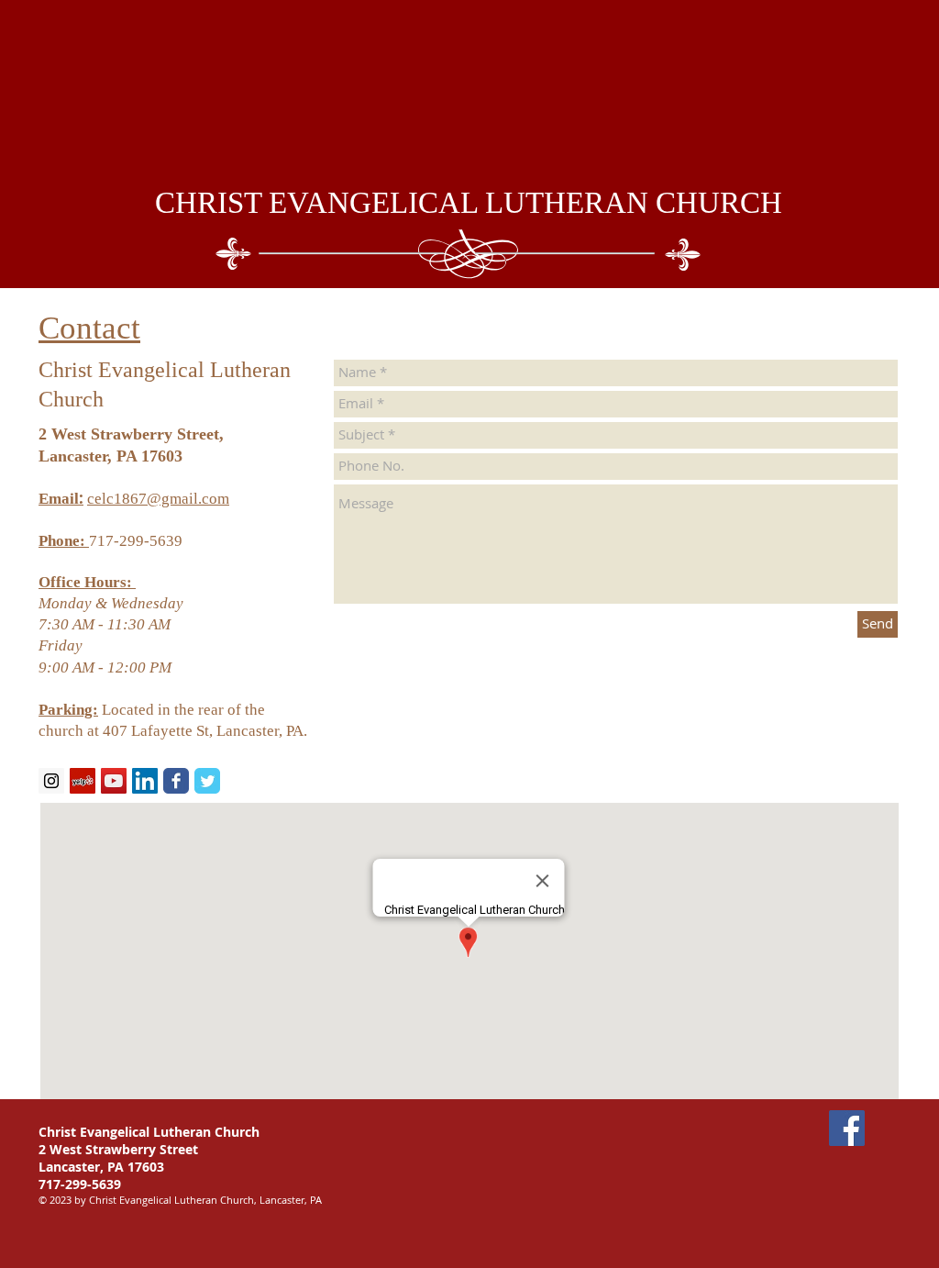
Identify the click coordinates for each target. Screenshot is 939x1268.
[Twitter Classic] (207, 781)
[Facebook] (847, 1128)
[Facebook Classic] (176, 781)
